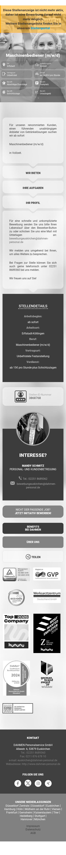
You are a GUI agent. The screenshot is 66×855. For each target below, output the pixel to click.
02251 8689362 (37, 478)
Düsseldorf (37, 805)
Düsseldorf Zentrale (17, 805)
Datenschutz (33, 829)
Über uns (33, 542)
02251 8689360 (35, 752)
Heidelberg (26, 816)
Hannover (26, 819)
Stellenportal (40, 28)
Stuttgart (40, 816)
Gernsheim (25, 812)
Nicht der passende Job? (33, 511)
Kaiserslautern (42, 812)
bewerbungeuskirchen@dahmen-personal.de (36, 485)
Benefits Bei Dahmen (33, 528)
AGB (33, 833)
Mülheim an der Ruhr (37, 809)
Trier (56, 812)
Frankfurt (11, 812)
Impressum (33, 826)
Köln (20, 809)
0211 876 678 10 (36, 756)
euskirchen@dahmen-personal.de (37, 760)
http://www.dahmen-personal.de (41, 764)
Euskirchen (52, 805)
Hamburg (9, 809)
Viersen (56, 809)
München (39, 819)
